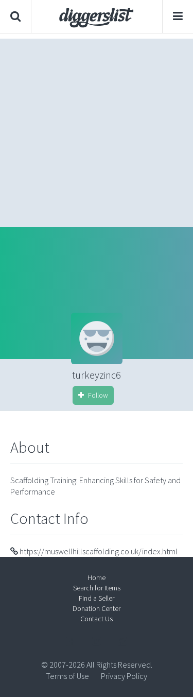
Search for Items (96, 587)
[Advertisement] (96, 130)
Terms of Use (67, 676)
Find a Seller (96, 598)
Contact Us (96, 618)
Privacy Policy (124, 676)
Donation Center (96, 608)
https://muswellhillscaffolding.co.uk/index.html (98, 551)
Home (96, 577)
